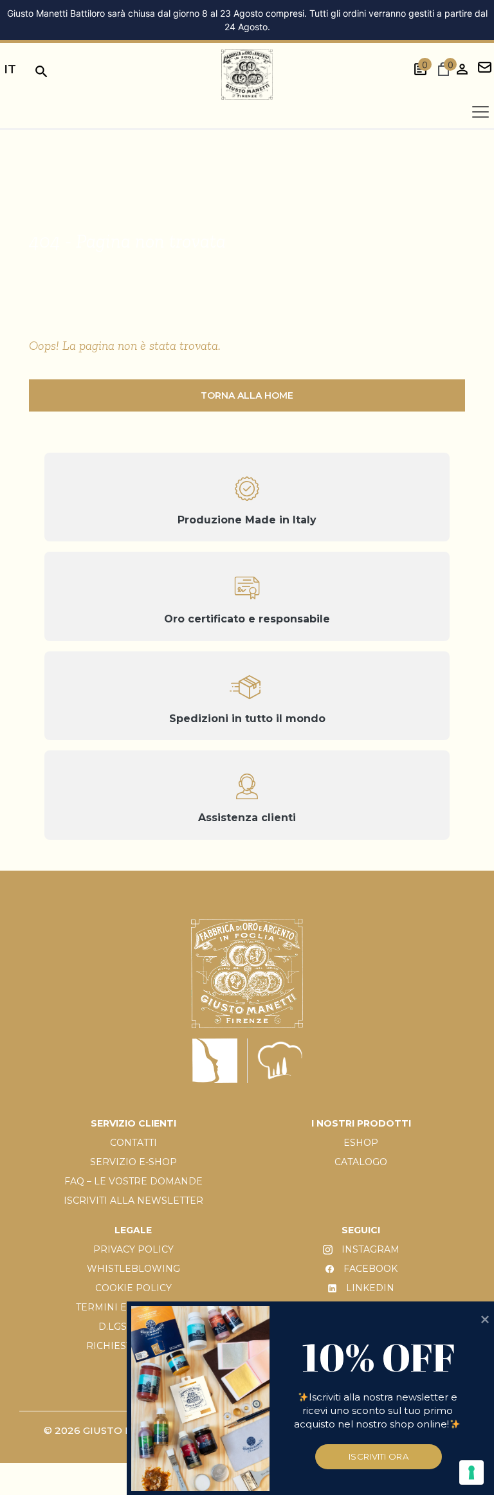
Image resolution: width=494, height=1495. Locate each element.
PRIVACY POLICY (133, 1249)
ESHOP (360, 1142)
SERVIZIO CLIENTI (133, 1123)
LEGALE (133, 1230)
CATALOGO (360, 1162)
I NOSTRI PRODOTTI (361, 1123)
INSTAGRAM (369, 1249)
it (10, 69)
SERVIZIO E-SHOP (133, 1162)
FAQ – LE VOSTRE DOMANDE (133, 1181)
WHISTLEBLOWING (133, 1268)
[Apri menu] (480, 112)
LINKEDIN (368, 1288)
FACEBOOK (369, 1268)
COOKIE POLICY (133, 1288)
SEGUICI (361, 1230)
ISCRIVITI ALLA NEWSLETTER (133, 1200)
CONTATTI (133, 1142)
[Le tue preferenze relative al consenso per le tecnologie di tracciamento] (471, 1472)
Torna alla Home (247, 395)
